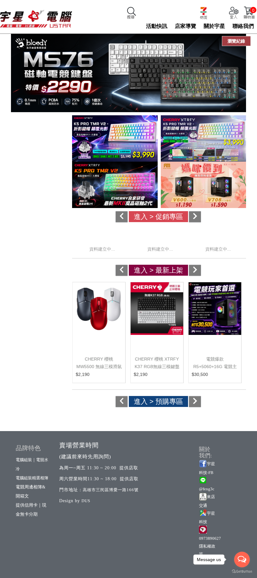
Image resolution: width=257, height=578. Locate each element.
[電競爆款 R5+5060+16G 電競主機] (214, 316)
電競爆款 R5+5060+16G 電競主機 (215, 367)
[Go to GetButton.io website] (242, 572)
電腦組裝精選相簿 (32, 478)
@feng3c (206, 489)
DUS (85, 500)
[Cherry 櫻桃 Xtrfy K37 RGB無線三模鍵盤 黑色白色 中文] (156, 316)
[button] (135, 216)
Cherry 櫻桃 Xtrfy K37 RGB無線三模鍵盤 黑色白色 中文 (156, 367)
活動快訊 (156, 26)
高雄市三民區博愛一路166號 (111, 489)
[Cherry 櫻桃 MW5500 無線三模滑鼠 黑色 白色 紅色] (98, 316)
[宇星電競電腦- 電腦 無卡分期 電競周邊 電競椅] (36, 15)
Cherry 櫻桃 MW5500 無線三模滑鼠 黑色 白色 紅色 (99, 367)
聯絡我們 (243, 26)
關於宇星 (214, 26)
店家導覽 (185, 26)
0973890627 (210, 538)
